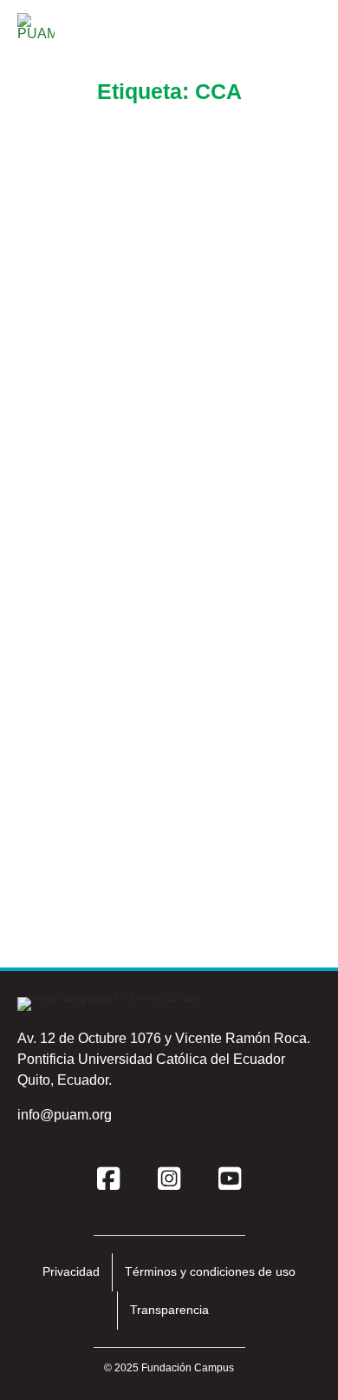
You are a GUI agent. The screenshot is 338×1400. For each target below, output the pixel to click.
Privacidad (71, 1271)
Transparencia (169, 1310)
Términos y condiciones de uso (210, 1271)
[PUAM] (36, 32)
